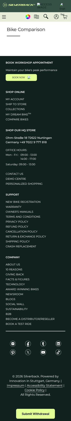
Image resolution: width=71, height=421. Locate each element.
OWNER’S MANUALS (19, 211)
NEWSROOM (14, 294)
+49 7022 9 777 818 (33, 142)
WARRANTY (13, 207)
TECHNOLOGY (15, 284)
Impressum (15, 385)
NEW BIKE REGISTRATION (23, 202)
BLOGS (10, 299)
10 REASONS (14, 269)
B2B (8, 314)
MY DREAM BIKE (18, 114)
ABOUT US (13, 264)
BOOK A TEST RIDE (18, 324)
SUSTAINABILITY (17, 309)
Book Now (18, 77)
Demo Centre (16, 179)
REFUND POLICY (17, 226)
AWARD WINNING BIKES (22, 289)
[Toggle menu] (4, 17)
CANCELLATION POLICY (21, 231)
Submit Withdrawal (35, 414)
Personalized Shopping (24, 183)
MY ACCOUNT (15, 99)
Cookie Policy (35, 390)
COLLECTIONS (15, 109)
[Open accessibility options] (46, 6)
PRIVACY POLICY (17, 221)
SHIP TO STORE (16, 104)
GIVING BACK (15, 274)
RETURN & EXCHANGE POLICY (26, 236)
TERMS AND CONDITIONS (23, 216)
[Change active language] (62, 6)
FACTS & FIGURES (18, 279)
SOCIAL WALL (15, 304)
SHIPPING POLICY (18, 241)
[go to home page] (19, 6)
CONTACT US (14, 174)
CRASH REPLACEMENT (21, 246)
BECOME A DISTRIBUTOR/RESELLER (30, 319)
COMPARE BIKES (17, 119)
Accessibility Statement (45, 385)
